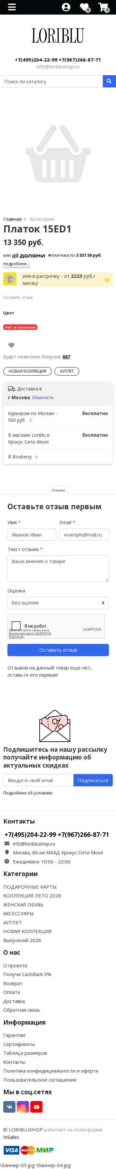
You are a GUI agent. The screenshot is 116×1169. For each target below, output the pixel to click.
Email (67, 522)
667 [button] (66, 357)
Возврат (13, 983)
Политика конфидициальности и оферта (50, 1070)
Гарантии (14, 1035)
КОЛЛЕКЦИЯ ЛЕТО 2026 (32, 895)
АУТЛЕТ (67, 371)
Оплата (11, 992)
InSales (11, 1137)
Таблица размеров (25, 1053)
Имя (14, 522)
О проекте (15, 965)
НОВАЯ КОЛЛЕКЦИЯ (27, 371)
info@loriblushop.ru (58, 66)
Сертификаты (19, 1044)
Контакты (14, 1062)
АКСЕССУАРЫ (18, 913)
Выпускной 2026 (22, 940)
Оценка (16, 590)
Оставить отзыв (58, 649)
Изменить (43, 397)
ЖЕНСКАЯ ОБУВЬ (23, 904)
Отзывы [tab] (58, 490)
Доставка (14, 1001)
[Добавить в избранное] (11, 345)
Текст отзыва (25, 549)
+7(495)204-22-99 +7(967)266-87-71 (58, 59)
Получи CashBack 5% (27, 974)
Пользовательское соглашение (40, 1079)
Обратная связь (21, 1009)
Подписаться (93, 780)
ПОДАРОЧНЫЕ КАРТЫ (30, 886)
